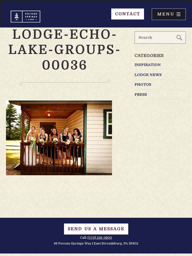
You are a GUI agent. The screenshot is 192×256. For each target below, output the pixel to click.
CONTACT (127, 14)
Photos (142, 84)
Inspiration (147, 64)
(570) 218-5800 (100, 238)
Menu (165, 14)
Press (140, 94)
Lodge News (148, 74)
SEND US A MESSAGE (96, 228)
